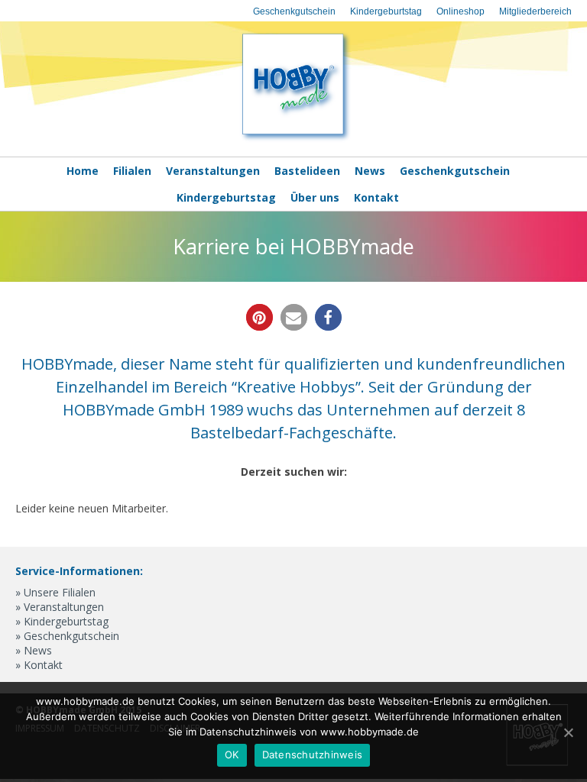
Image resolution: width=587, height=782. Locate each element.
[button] (259, 317)
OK (232, 754)
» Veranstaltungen (59, 606)
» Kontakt (39, 665)
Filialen (132, 170)
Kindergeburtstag (386, 11)
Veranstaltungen (213, 170)
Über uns (314, 197)
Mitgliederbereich (535, 11)
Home (82, 170)
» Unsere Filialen (55, 592)
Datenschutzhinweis (312, 754)
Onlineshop (460, 11)
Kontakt (376, 197)
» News (33, 650)
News (370, 170)
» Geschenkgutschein (67, 636)
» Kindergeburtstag (62, 621)
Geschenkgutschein (294, 11)
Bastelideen (307, 170)
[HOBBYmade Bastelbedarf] (293, 139)
